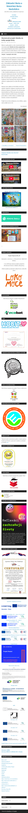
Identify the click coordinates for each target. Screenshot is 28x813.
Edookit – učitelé (14, 25)
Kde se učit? (4, 760)
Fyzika (2, 773)
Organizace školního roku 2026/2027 (9, 152)
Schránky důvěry (14, 16)
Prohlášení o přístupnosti (14, 26)
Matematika (4, 768)
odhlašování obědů (16, 21)
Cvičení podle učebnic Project (7, 766)
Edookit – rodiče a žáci (14, 23)
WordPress (9, 811)
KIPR (14, 705)
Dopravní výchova (5, 791)
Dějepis (3, 775)
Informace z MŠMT (5, 750)
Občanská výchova (5, 777)
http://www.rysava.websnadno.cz (8, 780)
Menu (5, 33)
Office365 (14, 18)
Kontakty (14, 15)
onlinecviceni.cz (5, 784)
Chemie (3, 772)
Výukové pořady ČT (5, 761)
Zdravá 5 (3, 787)
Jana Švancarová (12, 42)
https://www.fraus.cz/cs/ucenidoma (9, 778)
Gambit (15, 811)
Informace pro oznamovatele (14, 28)
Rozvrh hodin (4, 154)
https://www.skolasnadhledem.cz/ (9, 785)
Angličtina (3, 765)
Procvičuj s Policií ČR (5, 789)
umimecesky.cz (4, 782)
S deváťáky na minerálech (7, 145)
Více (7, 442)
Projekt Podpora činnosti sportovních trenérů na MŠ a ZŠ (14, 743)
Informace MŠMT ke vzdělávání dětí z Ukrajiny (11, 751)
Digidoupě (3, 770)
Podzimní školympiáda (21, 145)
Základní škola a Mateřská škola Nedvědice (14, 6)
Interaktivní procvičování (6, 763)
